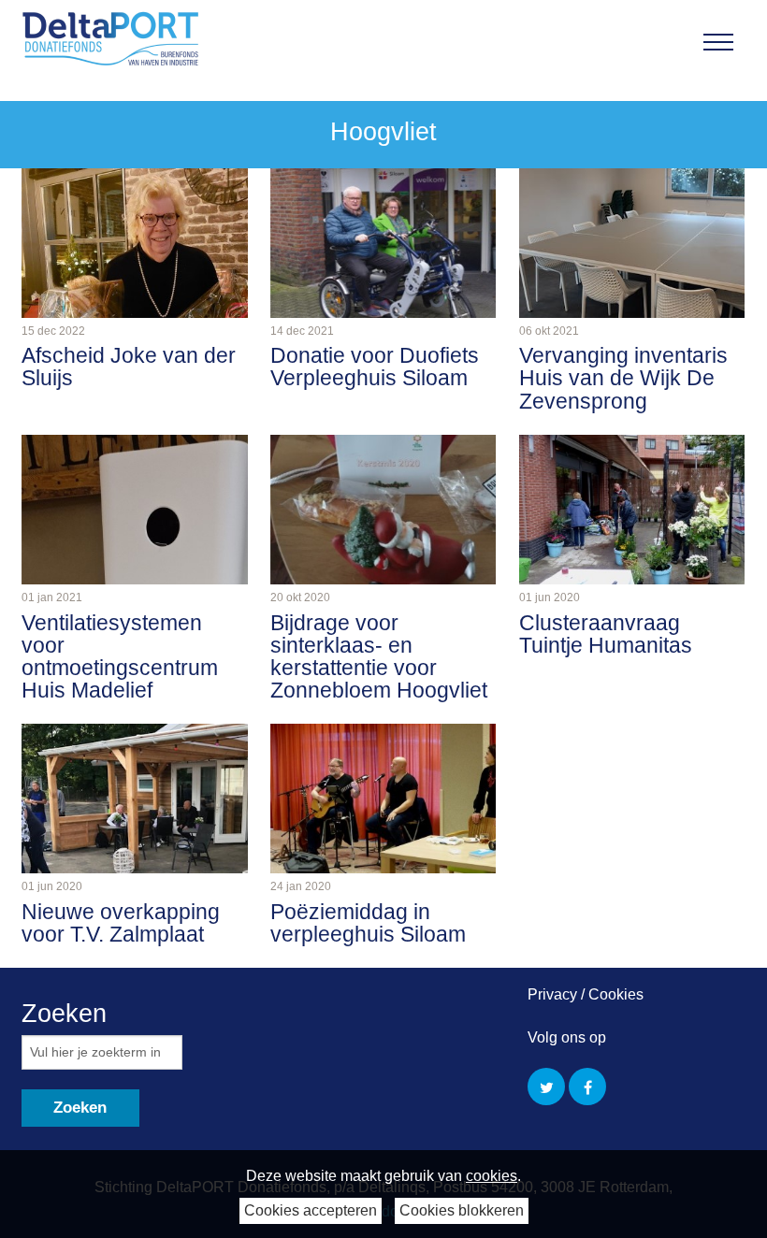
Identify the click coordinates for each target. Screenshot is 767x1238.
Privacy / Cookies (586, 994)
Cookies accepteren (310, 1210)
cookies (491, 1176)
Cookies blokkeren (461, 1210)
